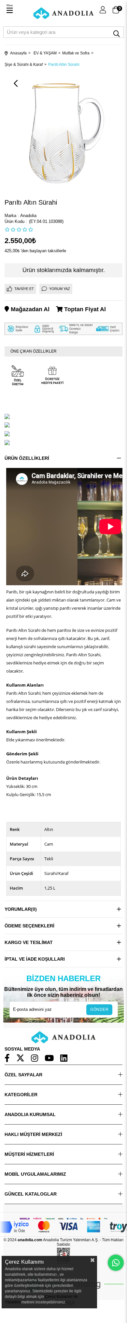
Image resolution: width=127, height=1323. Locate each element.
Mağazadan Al (29, 309)
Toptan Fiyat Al (84, 309)
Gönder (99, 1009)
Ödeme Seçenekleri (29, 925)
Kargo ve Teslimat (29, 942)
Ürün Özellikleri (27, 458)
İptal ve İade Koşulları (35, 959)
